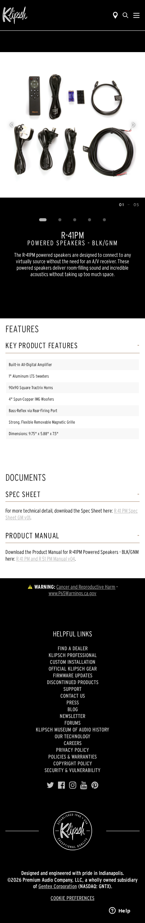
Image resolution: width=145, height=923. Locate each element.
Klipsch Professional (73, 655)
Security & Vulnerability (72, 770)
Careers (73, 743)
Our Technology (72, 736)
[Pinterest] (94, 785)
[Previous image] (11, 124)
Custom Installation (72, 662)
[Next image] (133, 124)
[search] (125, 15)
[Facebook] (61, 785)
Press (72, 702)
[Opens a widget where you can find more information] (119, 911)
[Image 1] (43, 219)
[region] (72, 125)
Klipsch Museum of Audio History (72, 729)
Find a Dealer (73, 648)
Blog (72, 709)
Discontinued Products (72, 682)
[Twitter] (50, 785)
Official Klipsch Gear (73, 669)
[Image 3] (74, 219)
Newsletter (72, 716)
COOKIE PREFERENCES (72, 898)
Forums (72, 723)
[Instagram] (72, 785)
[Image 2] (60, 219)
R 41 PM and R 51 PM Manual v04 (45, 559)
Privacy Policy (72, 750)
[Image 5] (104, 219)
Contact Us (72, 696)
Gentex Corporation (57, 886)
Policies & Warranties (72, 756)
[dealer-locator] (115, 15)
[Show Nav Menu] (136, 15)
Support (72, 689)
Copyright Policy (72, 763)
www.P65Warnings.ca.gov (72, 593)
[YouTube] (83, 785)
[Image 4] (89, 219)
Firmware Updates (72, 675)
